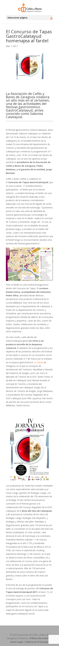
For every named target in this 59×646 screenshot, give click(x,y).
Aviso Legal (16, 641)
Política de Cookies (40, 638)
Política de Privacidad (37, 641)
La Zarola (38, 362)
